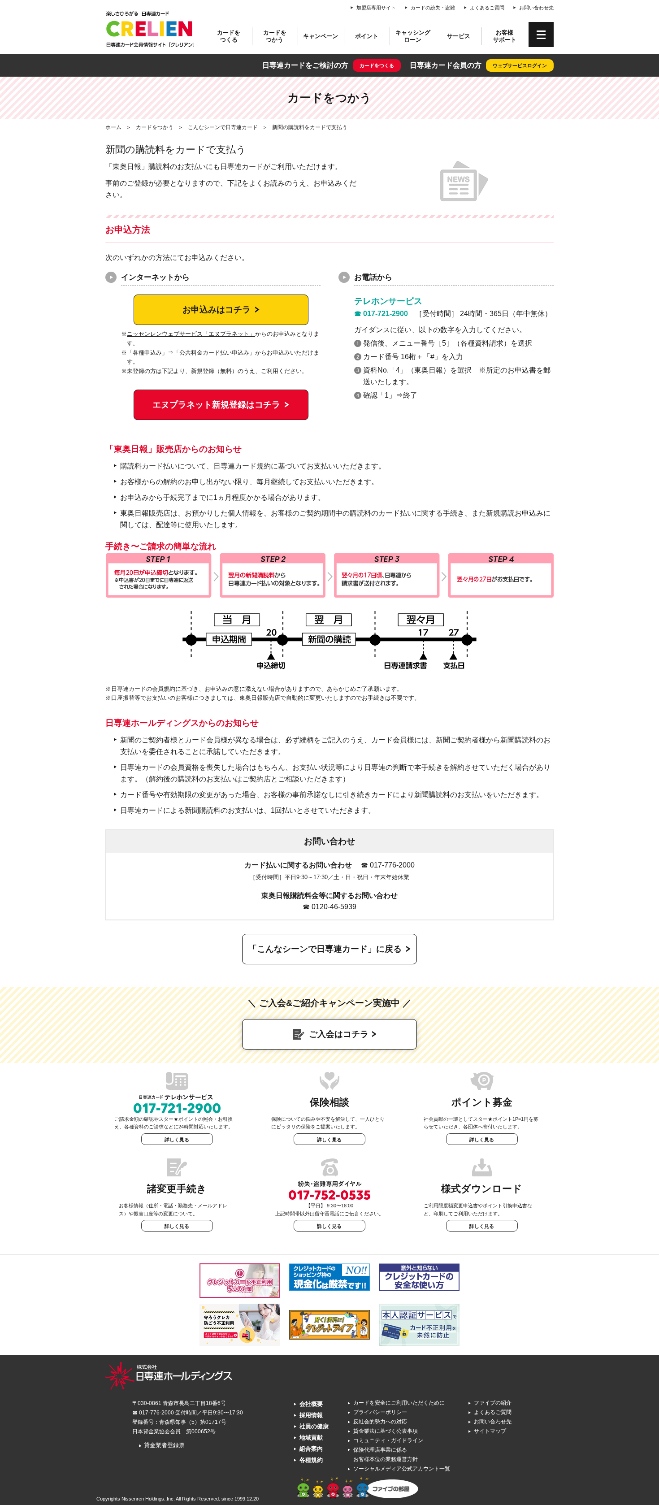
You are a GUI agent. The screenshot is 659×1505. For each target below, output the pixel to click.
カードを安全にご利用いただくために (399, 1403)
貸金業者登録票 (162, 1445)
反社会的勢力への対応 (380, 1421)
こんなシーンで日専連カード (223, 127)
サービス (458, 36)
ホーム (113, 127)
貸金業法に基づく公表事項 (385, 1431)
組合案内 (311, 1448)
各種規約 (311, 1460)
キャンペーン (320, 36)
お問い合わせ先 (536, 7)
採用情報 (311, 1415)
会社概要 (311, 1404)
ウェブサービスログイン (520, 65)
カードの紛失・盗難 (433, 7)
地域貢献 (311, 1437)
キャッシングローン (412, 36)
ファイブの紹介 (493, 1403)
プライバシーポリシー (380, 1412)
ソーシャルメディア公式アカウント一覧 (401, 1469)
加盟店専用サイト (376, 7)
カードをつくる (228, 36)
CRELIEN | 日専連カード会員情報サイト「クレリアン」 (150, 29)
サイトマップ (490, 1431)
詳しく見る (177, 1139)
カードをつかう (274, 36)
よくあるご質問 (487, 7)
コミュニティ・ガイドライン (388, 1440)
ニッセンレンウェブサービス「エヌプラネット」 (191, 333)
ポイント (366, 36)
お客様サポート (504, 36)
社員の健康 (314, 1426)
